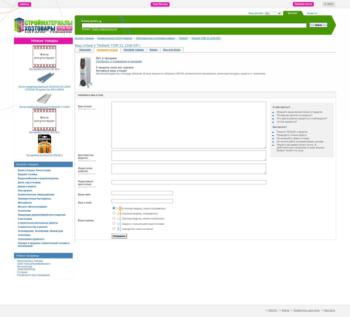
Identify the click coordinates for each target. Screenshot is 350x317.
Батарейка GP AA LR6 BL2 (44, 132)
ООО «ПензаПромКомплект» (34, 263)
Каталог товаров (84, 38)
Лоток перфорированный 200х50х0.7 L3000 (44, 107)
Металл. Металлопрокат (32, 206)
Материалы (25, 202)
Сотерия (22, 272)
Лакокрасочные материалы (34, 198)
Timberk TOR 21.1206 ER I (206, 38)
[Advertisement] (196, 273)
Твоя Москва (160, 4)
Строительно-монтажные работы (38, 223)
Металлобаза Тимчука (30, 261)
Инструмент (25, 190)
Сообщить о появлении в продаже (119, 61)
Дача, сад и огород (29, 182)
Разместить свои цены (307, 310)
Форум (285, 310)
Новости (312, 13)
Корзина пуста (303, 3)
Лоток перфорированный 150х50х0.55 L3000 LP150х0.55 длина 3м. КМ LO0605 (44, 88)
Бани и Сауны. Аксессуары (34, 170)
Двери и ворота (27, 186)
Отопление (24, 210)
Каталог (292, 13)
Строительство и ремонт (33, 227)
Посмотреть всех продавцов (33, 275)
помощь (24, 4)
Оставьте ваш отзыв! (111, 70)
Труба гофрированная (104, 29)
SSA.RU (272, 310)
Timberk (183, 38)
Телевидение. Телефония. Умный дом (40, 231)
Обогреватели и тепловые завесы (155, 38)
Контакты (329, 310)
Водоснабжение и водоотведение (38, 178)
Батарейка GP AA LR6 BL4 (44, 69)
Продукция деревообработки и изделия (41, 214)
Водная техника (27, 174)
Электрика (24, 235)
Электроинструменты (31, 239)
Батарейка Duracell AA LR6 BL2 (45, 155)
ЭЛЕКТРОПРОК (26, 269)
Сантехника (25, 218)
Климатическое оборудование (36, 194)
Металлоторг (24, 266)
